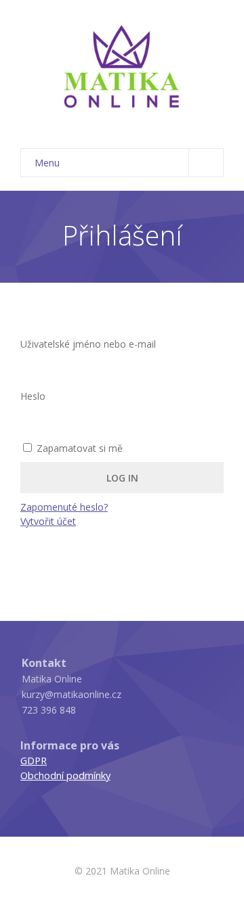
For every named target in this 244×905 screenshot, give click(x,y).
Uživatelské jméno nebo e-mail (88, 344)
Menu (47, 162)
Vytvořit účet (48, 521)
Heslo (32, 396)
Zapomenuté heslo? (64, 507)
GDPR (33, 760)
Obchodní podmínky (65, 775)
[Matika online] (122, 67)
